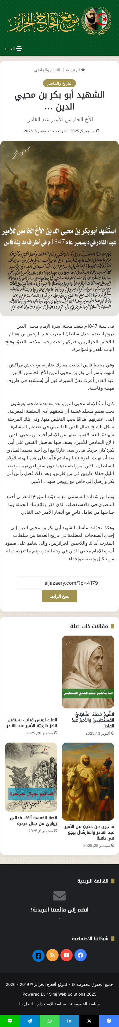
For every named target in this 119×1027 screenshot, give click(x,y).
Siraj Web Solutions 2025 (72, 994)
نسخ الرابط (60, 596)
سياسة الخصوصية (85, 1003)
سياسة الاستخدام (51, 1003)
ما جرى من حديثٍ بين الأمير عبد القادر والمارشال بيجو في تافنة (89, 832)
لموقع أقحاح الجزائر (50, 984)
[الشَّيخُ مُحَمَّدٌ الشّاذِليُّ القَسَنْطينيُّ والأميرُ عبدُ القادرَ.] (88, 672)
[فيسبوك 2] (38, 956)
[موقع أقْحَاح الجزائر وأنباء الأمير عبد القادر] (59, 21)
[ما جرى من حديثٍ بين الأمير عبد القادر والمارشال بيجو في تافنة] (88, 782)
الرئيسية (73, 69)
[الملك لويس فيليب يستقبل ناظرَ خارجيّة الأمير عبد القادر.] (31, 675)
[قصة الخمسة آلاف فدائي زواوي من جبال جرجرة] (31, 777)
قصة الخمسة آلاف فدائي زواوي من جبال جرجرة (33, 821)
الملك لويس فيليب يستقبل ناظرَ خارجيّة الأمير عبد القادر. (31, 723)
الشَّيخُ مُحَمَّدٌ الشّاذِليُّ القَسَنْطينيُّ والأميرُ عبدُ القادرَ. (93, 720)
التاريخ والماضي (47, 69)
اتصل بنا (26, 1003)
